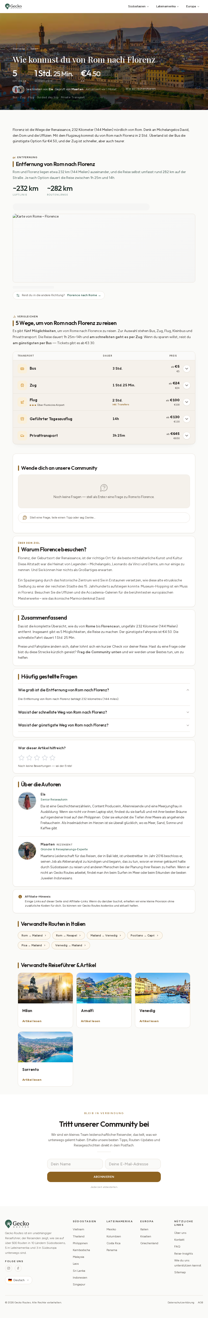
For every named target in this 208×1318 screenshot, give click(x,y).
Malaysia (78, 1257)
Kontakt (179, 1239)
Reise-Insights (183, 1253)
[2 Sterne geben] (29, 757)
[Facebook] (18, 1268)
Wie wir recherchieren (140, 88)
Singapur (79, 1284)
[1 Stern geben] (21, 757)
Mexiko (111, 1229)
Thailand (78, 1236)
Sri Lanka (79, 1271)
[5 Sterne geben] (52, 757)
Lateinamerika (166, 6)
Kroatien (145, 1236)
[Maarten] (20, 89)
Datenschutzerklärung (181, 1302)
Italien (34, 49)
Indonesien (80, 1277)
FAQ (177, 1246)
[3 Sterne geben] (36, 757)
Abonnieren (104, 1177)
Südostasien (137, 6)
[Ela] (16, 89)
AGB (200, 1302)
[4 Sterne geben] (44, 757)
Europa (191, 6)
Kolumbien (114, 1236)
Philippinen (80, 1243)
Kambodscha (81, 1250)
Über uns (180, 1233)
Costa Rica (113, 1243)
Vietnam (78, 1229)
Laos (76, 1263)
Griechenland (149, 1243)
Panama (112, 1250)
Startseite (19, 49)
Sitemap (180, 1272)
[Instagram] (8, 1268)
